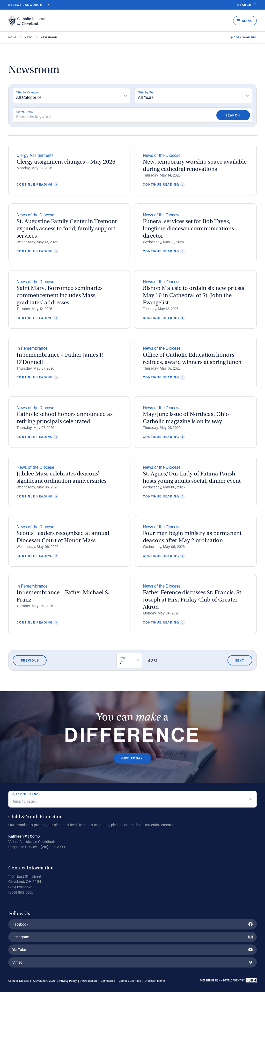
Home (12, 37)
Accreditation (88, 981)
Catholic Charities (130, 981)
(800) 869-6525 (21, 892)
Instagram (20, 936)
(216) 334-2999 (53, 846)
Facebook (20, 924)
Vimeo (17, 962)
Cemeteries (108, 981)
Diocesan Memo (155, 981)
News (29, 37)
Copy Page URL (245, 37)
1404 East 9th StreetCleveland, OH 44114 (24, 879)
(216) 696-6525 (20, 886)
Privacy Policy (68, 981)
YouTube (19, 949)
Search (244, 5)
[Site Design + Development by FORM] (228, 981)
